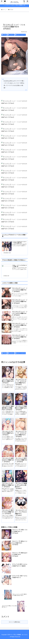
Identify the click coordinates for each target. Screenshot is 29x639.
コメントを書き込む (14, 622)
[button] (25, 331)
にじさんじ (11, 34)
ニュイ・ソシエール (21, 34)
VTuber (4, 34)
